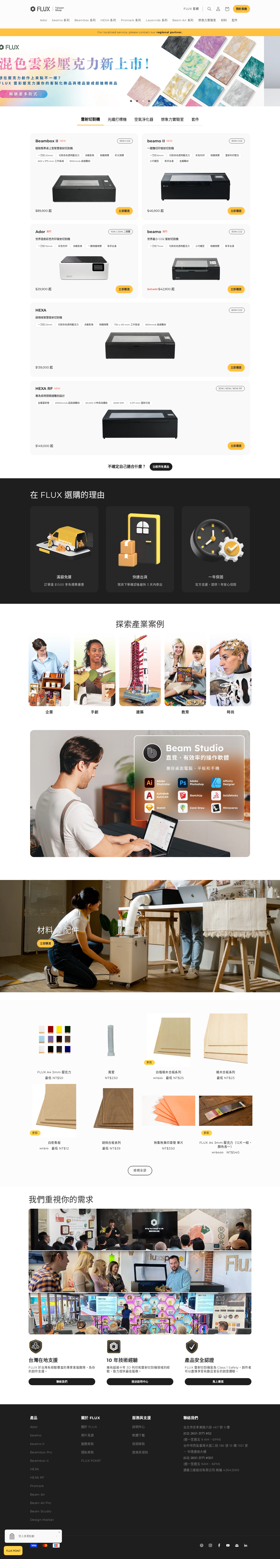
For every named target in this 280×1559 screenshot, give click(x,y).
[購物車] (227, 9)
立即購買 (124, 211)
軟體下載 (138, 1435)
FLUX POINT (91, 1461)
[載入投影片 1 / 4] (131, 101)
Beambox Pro (41, 1452)
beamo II (37, 1444)
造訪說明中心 (140, 1381)
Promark (37, 1486)
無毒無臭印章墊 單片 (168, 1143)
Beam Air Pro (40, 1503)
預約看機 (241, 9)
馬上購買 (218, 1381)
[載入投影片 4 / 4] (149, 101)
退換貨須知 (140, 1452)
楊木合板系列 (225, 1072)
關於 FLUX (89, 1427)
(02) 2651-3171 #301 (198, 1458)
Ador (34, 1427)
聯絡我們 (62, 1381)
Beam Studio (40, 1511)
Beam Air (37, 1494)
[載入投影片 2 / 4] (137, 101)
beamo (36, 1435)
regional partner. (169, 32)
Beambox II (39, 1461)
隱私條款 (87, 1452)
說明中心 (138, 1427)
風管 (111, 1072)
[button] (209, 9)
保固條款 (138, 1444)
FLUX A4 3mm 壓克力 (54, 1072)
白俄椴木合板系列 (168, 1072)
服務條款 (87, 1444)
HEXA (34, 1469)
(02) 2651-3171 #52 (197, 1433)
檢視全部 (140, 1170)
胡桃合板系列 (111, 1143)
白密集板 (54, 1143)
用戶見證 (87, 1435)
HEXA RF (37, 1477)
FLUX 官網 (191, 9)
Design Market (42, 1520)
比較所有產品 (161, 466)
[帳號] (218, 9)
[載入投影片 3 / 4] (143, 101)
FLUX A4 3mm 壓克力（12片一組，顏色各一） (225, 1145)
